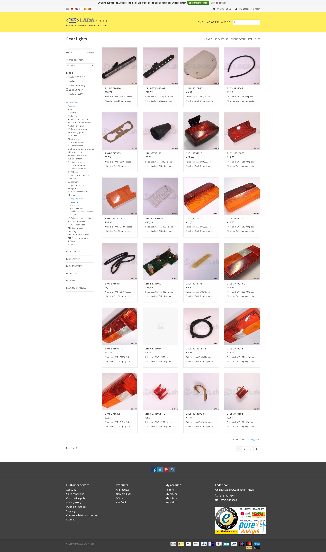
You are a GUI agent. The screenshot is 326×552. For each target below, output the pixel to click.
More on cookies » (219, 3)
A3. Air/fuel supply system (79, 122)
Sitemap (70, 519)
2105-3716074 (235, 348)
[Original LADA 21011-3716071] (120, 196)
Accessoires (73, 106)
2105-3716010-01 (237, 283)
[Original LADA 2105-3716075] (120, 391)
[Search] (234, 22)
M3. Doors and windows (78, 234)
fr (80, 9)
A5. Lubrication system (78, 129)
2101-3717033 (113, 153)
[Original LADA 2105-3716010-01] (242, 261)
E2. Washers (73, 181)
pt (89, 9)
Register (170, 489)
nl (67, 9)
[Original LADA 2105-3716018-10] (201, 326)
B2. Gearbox (73, 139)
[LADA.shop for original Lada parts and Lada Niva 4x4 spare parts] (104, 22)
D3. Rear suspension (77, 168)
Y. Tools (71, 244)
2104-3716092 (153, 283)
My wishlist (172, 502)
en (76, 9)
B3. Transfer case (75, 145)
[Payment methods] (173, 543)
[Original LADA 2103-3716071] (242, 196)
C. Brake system (75, 158)
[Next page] (256, 449)
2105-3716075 (113, 413)
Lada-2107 (76, 81)
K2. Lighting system (236, 39)
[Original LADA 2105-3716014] (160, 326)
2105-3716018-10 (196, 348)
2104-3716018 (113, 283)
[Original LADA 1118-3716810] (120, 66)
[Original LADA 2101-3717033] (120, 131)
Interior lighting (76, 208)
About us (71, 489)
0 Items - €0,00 (224, 8)
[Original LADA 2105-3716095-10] (160, 391)
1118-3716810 (113, 88)
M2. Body (72, 231)
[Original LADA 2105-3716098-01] (201, 391)
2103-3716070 (194, 218)
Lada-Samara (77, 85)
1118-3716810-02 (155, 88)
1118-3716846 (194, 88)
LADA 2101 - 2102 (74, 251)
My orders (171, 494)
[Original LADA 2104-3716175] (201, 261)
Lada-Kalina (76, 89)
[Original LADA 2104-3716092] (160, 261)
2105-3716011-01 (114, 348)
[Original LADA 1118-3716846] (201, 66)
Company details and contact (82, 515)
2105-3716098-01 (196, 413)
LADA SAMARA (73, 259)
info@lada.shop (228, 499)
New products (123, 494)
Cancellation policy (76, 498)
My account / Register (249, 8)
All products (122, 489)
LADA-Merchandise (218, 22)
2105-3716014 (153, 348)
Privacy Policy (73, 502)
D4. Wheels (73, 172)
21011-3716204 (154, 218)
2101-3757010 (194, 153)
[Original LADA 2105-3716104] (242, 391)
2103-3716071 (235, 218)
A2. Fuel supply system (78, 119)
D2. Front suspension (77, 165)
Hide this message (198, 3)
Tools (70, 109)
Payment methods (76, 506)
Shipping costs (124, 101)
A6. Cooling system (76, 132)
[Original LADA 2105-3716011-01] (120, 326)
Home (199, 22)
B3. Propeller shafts (76, 142)
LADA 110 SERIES (74, 266)
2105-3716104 (235, 413)
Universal (72, 112)
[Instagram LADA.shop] (172, 469)
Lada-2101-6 (77, 77)
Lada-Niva (76, 94)
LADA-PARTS (218, 39)
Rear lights (254, 39)
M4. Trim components (78, 238)
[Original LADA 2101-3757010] (201, 131)
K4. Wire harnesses (76, 224)
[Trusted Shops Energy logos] (237, 520)
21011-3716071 (113, 218)
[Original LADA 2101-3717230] (160, 131)
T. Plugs (71, 241)
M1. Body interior (76, 228)
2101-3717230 (153, 153)
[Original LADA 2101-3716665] (242, 66)
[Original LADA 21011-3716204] (160, 196)
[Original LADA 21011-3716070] (242, 131)
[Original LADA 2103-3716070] (201, 196)
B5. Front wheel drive (77, 155)
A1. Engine (72, 116)
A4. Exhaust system (76, 126)
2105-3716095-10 (155, 413)
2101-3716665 (235, 88)
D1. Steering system (77, 162)
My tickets (171, 498)
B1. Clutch (72, 135)
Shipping (70, 511)
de (72, 9)
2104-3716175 (194, 283)
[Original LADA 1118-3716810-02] (160, 66)
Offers (119, 498)
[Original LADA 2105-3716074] (242, 326)
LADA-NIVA (71, 280)
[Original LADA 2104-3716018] (120, 261)
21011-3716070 (235, 153)
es (85, 9)
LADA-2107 (71, 273)
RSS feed (121, 502)
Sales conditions (75, 494)
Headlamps (74, 202)
